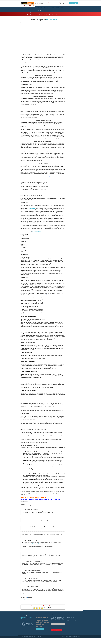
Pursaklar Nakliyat (32, 208)
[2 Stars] (37, 608)
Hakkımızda (46, 7)
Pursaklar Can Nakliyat (36, 543)
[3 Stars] (39, 608)
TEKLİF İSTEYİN (73, 3)
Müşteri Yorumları (59, 7)
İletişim (39, 10)
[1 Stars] (34, 608)
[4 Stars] (42, 608)
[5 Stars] (46, 608)
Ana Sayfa (40, 7)
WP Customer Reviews (27, 599)
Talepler (52, 7)
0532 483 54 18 (51, 20)
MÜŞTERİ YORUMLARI (57, 630)
